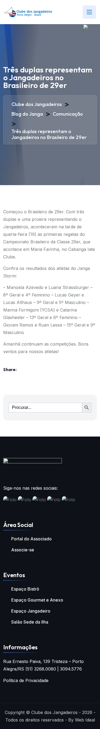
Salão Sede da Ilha (29, 622)
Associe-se (22, 549)
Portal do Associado (31, 538)
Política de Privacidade (26, 680)
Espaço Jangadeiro (30, 611)
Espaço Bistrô (25, 589)
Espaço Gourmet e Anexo (37, 600)
